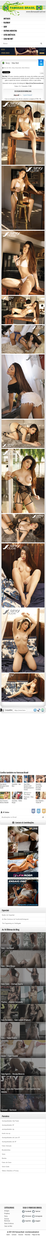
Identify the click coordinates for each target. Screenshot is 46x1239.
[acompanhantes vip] (23, 51)
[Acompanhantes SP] (23, 839)
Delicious (38, 710)
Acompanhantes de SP (9, 1142)
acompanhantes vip (8, 1129)
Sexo (3, 1154)
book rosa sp (6, 1133)
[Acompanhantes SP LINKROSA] (23, 866)
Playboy (6, 23)
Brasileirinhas (6, 1150)
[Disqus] (23, 742)
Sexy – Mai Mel (12, 63)
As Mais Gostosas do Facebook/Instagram (15, 919)
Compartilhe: (9, 710)
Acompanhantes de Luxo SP (11, 1137)
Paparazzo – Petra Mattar (28, 798)
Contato (14, 1235)
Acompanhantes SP (8, 1125)
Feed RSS (28, 1221)
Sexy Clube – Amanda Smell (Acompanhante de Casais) (29, 786)
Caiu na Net (8, 39)
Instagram (38, 1216)
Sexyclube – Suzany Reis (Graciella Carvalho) (39, 786)
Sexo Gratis (5, 1166)
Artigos (7, 18)
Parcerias (27, 1235)
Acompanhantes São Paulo (10, 1121)
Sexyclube (18, 68)
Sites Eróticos (9, 35)
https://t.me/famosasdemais (34, 83)
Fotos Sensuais (6, 1146)
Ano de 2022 (7, 68)
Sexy (5, 27)
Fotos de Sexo (6, 1162)
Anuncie (20, 1235)
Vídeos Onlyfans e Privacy (10, 1171)
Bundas (4, 1158)
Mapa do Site (36, 1235)
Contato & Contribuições (24, 822)
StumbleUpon (42, 710)
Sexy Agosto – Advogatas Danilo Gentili (4, 786)
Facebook (28, 1211)
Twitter (35, 710)
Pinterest (28, 1216)
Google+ (37, 1221)
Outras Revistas (10, 31)
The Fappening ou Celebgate (11, 923)
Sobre (8, 1235)
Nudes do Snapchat (8, 915)
